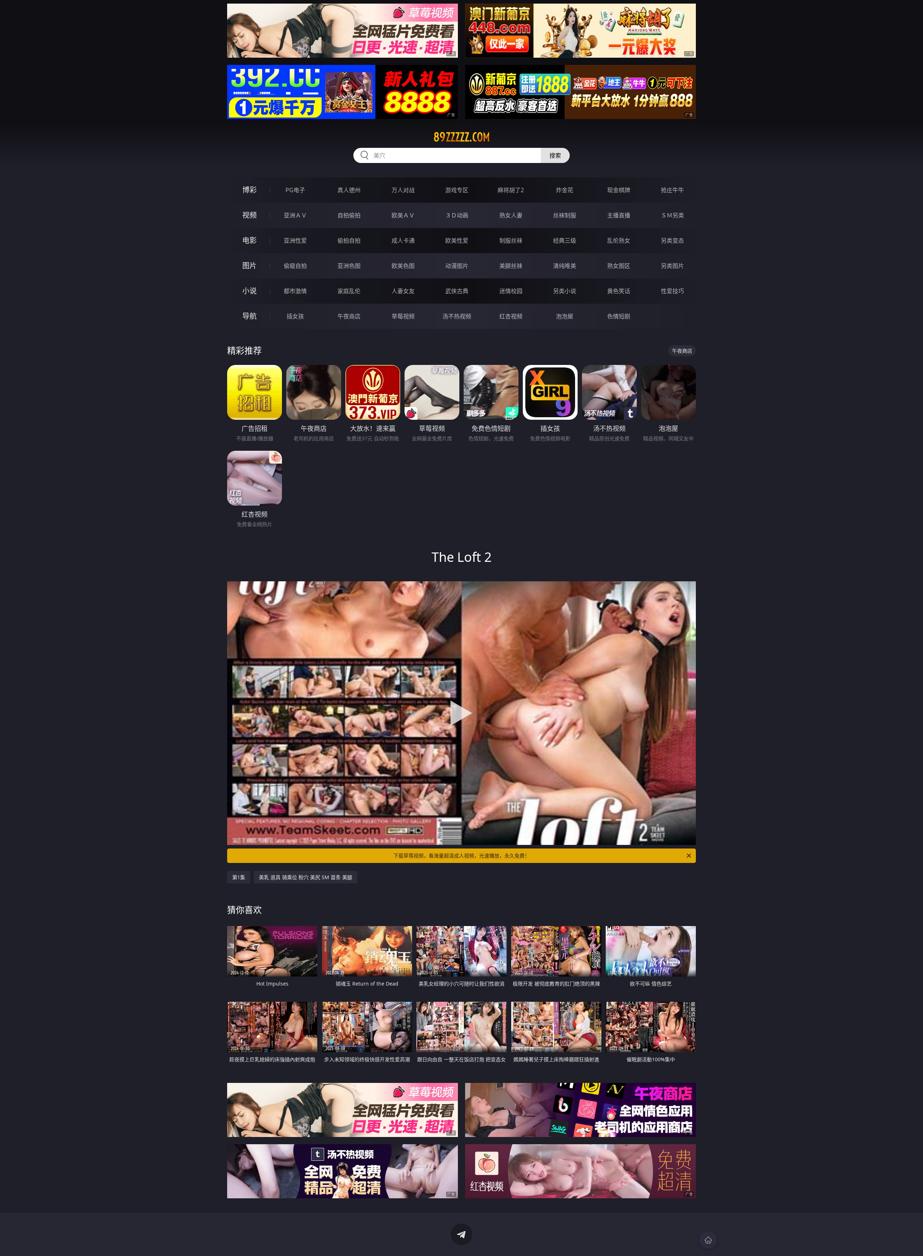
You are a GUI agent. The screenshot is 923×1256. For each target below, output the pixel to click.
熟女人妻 (510, 215)
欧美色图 (403, 266)
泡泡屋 (564, 316)
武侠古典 (456, 291)
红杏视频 (510, 316)
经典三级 (564, 240)
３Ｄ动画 (456, 215)
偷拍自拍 (349, 240)
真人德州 (349, 190)
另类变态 (672, 240)
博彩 (249, 190)
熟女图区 (618, 266)
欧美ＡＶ (403, 215)
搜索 (555, 155)
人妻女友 (403, 291)
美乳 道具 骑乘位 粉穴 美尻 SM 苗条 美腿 (305, 877)
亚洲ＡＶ (295, 215)
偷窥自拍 (295, 266)
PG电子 (295, 190)
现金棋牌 (618, 190)
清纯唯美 (564, 266)
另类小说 (564, 291)
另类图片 (672, 266)
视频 (249, 215)
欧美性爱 (456, 240)
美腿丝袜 (510, 266)
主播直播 (618, 215)
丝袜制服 (564, 215)
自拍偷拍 (349, 215)
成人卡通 (403, 240)
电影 (249, 240)
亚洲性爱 (295, 240)
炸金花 (564, 190)
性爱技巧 (672, 291)
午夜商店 (349, 316)
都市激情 (295, 291)
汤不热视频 (456, 316)
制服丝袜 (510, 240)
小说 (249, 291)
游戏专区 (456, 190)
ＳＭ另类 (672, 215)
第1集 (238, 877)
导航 (249, 316)
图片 (249, 265)
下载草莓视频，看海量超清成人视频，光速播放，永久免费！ (461, 855)
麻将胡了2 (511, 190)
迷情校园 (510, 291)
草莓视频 (403, 316)
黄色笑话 (618, 291)
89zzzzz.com (461, 137)
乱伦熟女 (618, 240)
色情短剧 (618, 316)
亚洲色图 (349, 266)
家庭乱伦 (349, 291)
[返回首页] (708, 1240)
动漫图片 (456, 266)
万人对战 (403, 190)
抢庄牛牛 (672, 190)
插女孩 (295, 316)
